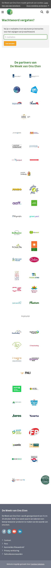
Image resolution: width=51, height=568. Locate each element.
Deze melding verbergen (36, 5)
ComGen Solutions (37, 564)
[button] (42, 12)
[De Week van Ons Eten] (9, 12)
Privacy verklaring (11, 550)
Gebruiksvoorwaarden (13, 554)
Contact (7, 540)
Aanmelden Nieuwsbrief (14, 547)
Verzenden (10, 43)
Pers (6, 543)
